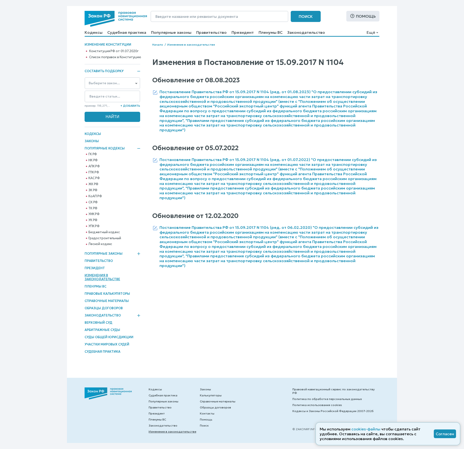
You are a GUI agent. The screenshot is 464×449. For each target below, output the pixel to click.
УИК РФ (94, 214)
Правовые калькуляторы (107, 294)
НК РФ (93, 160)
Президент (243, 32)
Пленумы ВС (271, 32)
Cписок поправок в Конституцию (115, 57)
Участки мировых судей (107, 344)
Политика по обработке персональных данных (327, 399)
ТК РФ (92, 208)
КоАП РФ (95, 196)
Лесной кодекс (100, 244)
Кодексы (93, 32)
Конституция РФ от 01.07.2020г (113, 51)
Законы (92, 141)
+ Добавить (130, 105)
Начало (157, 44)
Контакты (207, 413)
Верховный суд (98, 323)
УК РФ (92, 220)
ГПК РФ (93, 172)
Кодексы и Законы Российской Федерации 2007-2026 (333, 411)
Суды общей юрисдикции (109, 337)
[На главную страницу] (116, 19)
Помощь (366, 16)
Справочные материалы (107, 301)
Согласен (445, 433)
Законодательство (306, 32)
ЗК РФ (92, 190)
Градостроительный (104, 238)
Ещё (371, 32)
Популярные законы (171, 32)
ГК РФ (92, 154)
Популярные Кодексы (105, 148)
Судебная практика (126, 32)
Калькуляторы (211, 395)
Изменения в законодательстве (102, 277)
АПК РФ (94, 166)
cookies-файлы (365, 429)
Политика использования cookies (317, 405)
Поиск (306, 16)
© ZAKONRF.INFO (305, 429)
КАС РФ (94, 178)
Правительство (211, 32)
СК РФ (93, 202)
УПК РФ (94, 226)
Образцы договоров (104, 308)
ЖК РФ (93, 184)
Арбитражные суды (102, 330)
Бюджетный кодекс (104, 232)
